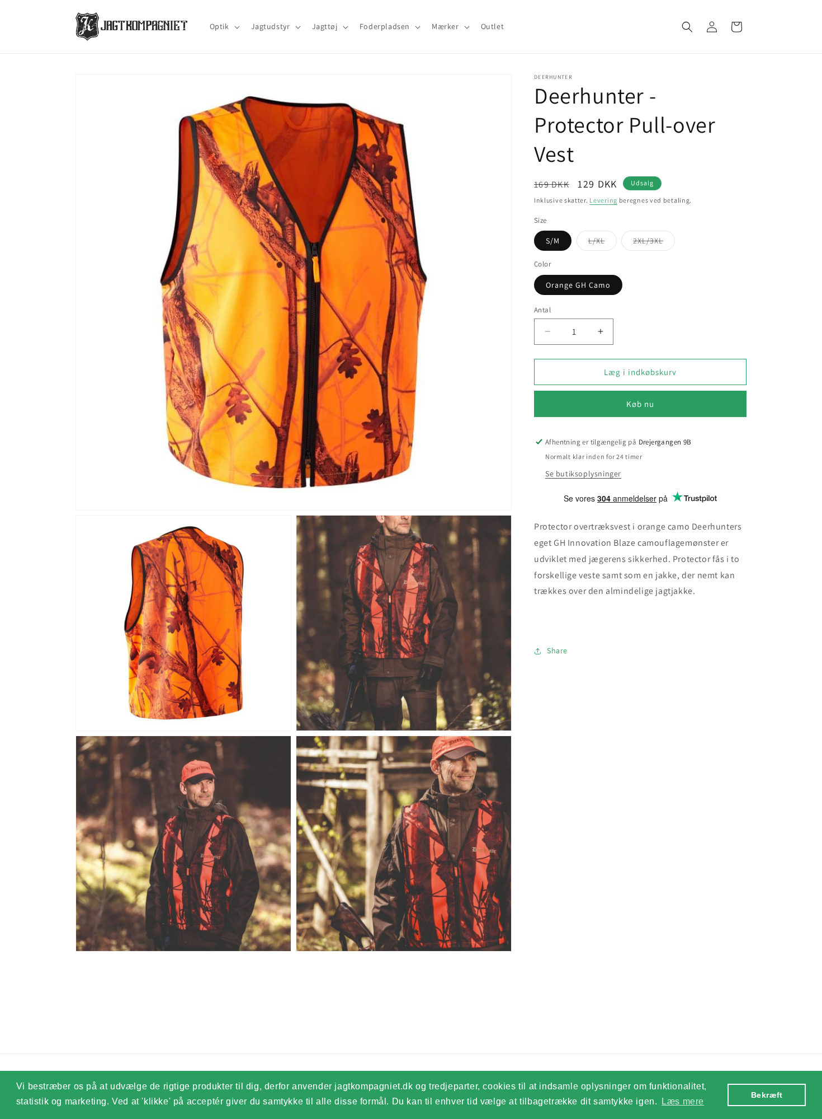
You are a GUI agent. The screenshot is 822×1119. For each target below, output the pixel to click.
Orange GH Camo (578, 284)
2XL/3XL (654, 243)
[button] (223, 26)
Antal (542, 309)
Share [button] (557, 650)
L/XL (602, 243)
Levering (603, 200)
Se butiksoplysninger (583, 474)
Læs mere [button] (683, 1101)
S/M (553, 241)
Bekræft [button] (767, 1094)
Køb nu (640, 404)
